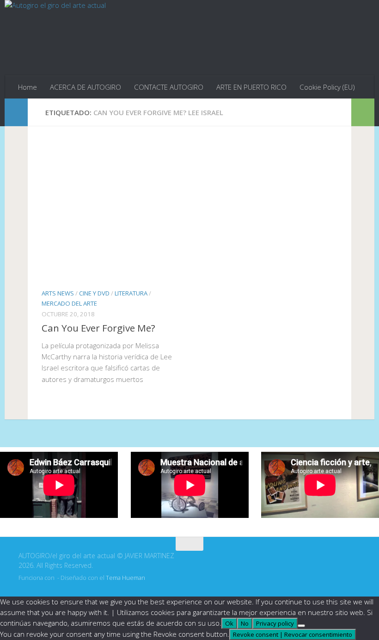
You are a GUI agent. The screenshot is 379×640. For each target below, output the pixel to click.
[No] (301, 625)
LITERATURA (131, 293)
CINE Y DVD (94, 293)
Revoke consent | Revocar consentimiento (292, 634)
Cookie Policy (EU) (327, 87)
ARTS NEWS (58, 293)
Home (27, 87)
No (245, 623)
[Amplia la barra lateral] (16, 112)
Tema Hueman (125, 578)
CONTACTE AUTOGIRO (168, 87)
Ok (229, 623)
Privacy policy (275, 623)
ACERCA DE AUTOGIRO (85, 87)
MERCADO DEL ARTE (69, 303)
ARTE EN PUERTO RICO (251, 87)
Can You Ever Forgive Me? (98, 327)
